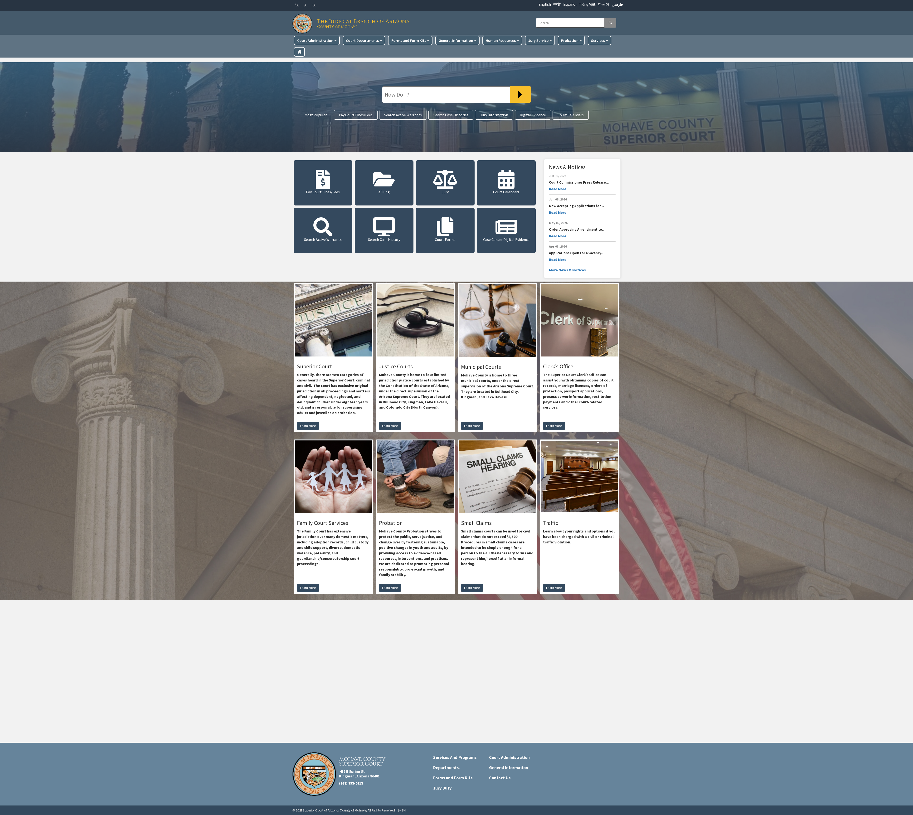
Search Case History (384, 239)
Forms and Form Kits (409, 40)
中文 (557, 4)
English (545, 4)
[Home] (303, 22)
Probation (570, 40)
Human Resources (501, 40)
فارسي (617, 4)
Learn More (308, 426)
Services (598, 40)
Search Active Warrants (403, 114)
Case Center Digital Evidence (506, 239)
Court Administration (315, 40)
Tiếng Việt (587, 4)
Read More (557, 189)
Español (570, 4)
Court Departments (362, 40)
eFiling (384, 192)
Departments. (446, 767)
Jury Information (494, 114)
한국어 (603, 4)
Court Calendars (571, 114)
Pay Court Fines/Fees (356, 114)
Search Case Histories (450, 114)
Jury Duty (442, 788)
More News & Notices (567, 270)
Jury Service (538, 40)
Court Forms (445, 239)
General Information (456, 40)
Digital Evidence (533, 114)
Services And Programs (454, 757)
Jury (445, 192)
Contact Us (499, 778)
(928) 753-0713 (351, 783)
